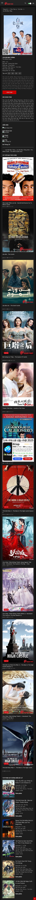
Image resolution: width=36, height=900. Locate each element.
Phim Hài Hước (29, 850)
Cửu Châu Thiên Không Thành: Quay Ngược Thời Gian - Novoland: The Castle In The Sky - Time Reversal (17, 563)
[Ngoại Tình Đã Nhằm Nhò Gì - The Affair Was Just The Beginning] (8, 828)
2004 (8, 206)
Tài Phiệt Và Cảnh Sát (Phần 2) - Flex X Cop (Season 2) (24, 842)
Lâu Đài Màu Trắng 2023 (23, 150)
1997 (8, 257)
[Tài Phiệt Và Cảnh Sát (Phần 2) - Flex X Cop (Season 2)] (8, 848)
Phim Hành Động (24, 808)
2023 (12, 69)
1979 (7, 463)
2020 (8, 565)
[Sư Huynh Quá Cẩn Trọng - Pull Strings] (8, 869)
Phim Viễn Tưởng (19, 872)
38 (16, 73)
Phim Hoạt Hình (23, 810)
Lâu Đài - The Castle (8, 254)
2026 (24, 787)
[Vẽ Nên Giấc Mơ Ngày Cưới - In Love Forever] (8, 889)
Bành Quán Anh (7, 131)
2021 (24, 806)
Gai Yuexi (5, 135)
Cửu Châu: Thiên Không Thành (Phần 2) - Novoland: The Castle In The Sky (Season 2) (18, 614)
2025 (9, 360)
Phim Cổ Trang (28, 872)
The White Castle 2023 (16, 151)
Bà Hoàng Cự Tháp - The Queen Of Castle (15, 357)
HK (6, 360)
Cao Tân (5, 140)
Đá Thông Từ (6, 144)
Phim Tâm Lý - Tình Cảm (16, 9)
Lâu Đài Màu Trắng (7, 11)
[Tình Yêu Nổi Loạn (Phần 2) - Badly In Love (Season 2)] (8, 788)
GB (4, 668)
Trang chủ (5, 9)
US (4, 206)
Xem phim (9, 92)
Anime (19, 811)
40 (9, 73)
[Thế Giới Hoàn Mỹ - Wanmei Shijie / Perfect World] (8, 808)
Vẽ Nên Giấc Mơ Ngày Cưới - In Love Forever (24, 882)
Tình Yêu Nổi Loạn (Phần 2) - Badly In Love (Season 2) (24, 782)
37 (19, 73)
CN (4, 360)
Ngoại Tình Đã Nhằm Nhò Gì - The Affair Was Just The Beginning (24, 822)
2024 (8, 309)
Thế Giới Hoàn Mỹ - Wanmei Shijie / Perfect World (23, 801)
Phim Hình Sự (18, 832)
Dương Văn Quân (13, 63)
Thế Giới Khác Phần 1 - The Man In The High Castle (17, 767)
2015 (9, 668)
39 (12, 73)
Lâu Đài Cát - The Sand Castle (11, 305)
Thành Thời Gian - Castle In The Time (14, 408)
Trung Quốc (11, 65)
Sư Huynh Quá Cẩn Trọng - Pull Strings (23, 862)
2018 (8, 514)
